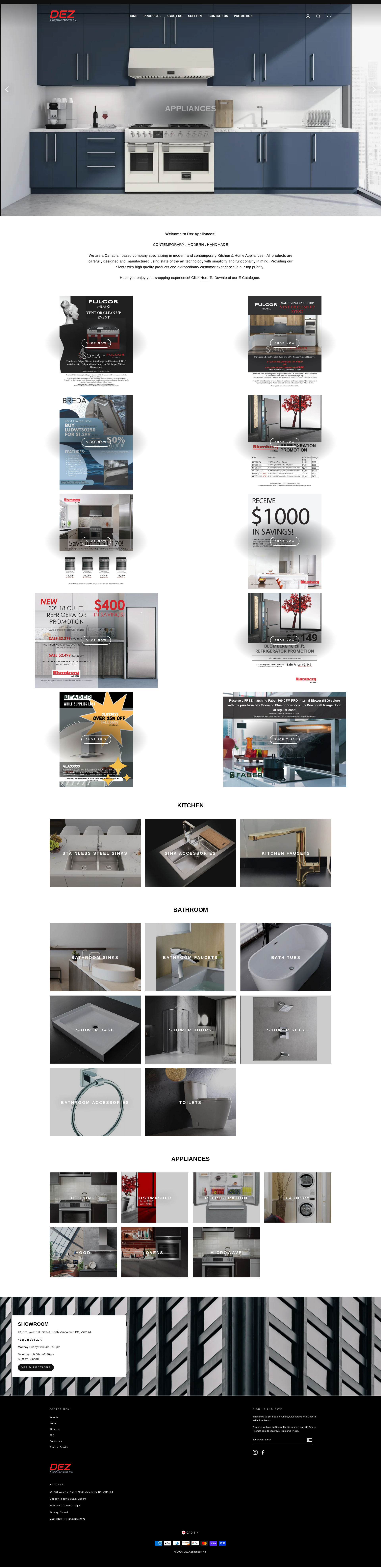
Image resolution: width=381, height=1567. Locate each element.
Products (152, 16)
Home (133, 16)
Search (54, 1417)
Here (204, 278)
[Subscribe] (309, 1439)
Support (195, 16)
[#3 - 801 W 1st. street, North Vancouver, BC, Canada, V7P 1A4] (190, 1346)
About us (174, 16)
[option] (190, 110)
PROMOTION (243, 16)
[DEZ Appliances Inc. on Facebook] (263, 1452)
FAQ (52, 1435)
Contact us (218, 16)
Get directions (36, 1367)
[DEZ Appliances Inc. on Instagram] (255, 1452)
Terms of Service (59, 1447)
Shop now (284, 442)
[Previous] (7, 89)
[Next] (374, 89)
